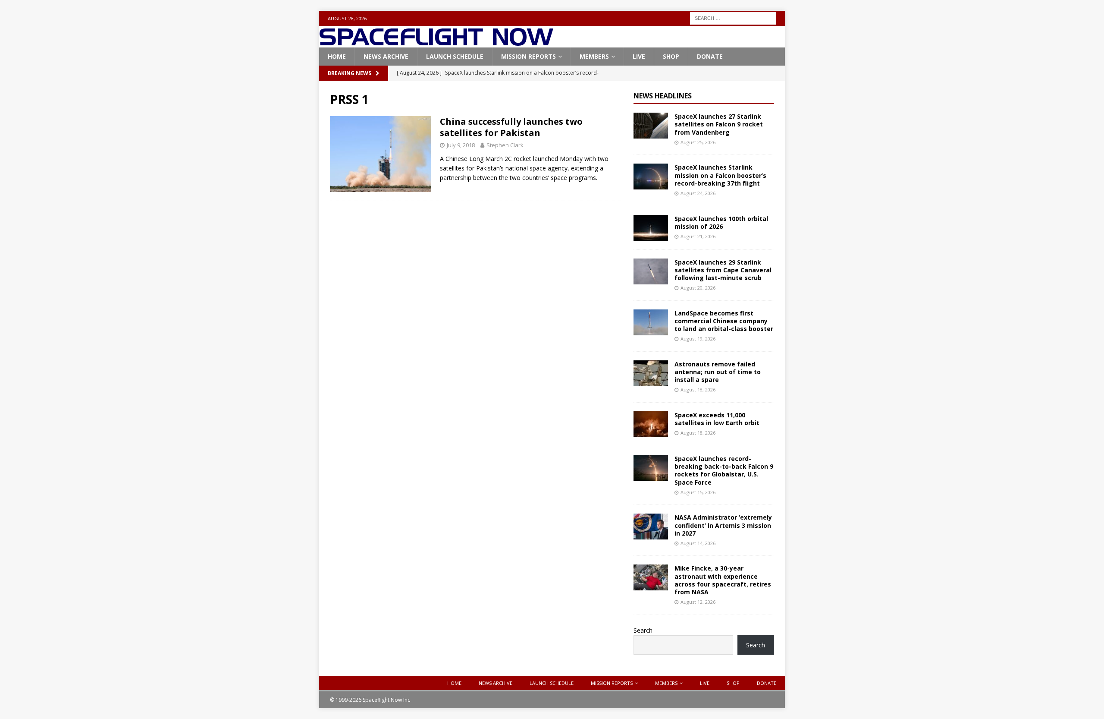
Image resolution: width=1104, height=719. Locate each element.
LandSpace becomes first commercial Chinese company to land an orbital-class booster (723, 321)
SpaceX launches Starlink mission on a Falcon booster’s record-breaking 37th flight (720, 175)
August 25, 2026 (698, 142)
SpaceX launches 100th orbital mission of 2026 (721, 222)
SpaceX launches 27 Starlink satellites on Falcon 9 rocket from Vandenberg (718, 124)
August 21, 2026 (698, 236)
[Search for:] (733, 17)
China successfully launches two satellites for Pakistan (511, 127)
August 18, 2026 (698, 389)
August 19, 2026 (698, 338)
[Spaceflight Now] (436, 42)
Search (643, 630)
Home (337, 56)
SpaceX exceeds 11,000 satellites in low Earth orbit (716, 419)
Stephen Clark (505, 145)
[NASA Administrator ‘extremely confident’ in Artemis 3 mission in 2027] (651, 526)
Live (639, 56)
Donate (710, 56)
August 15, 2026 (698, 492)
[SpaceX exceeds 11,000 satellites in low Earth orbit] (651, 424)
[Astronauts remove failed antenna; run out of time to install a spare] (651, 373)
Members (594, 56)
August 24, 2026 (698, 193)
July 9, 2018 (461, 145)
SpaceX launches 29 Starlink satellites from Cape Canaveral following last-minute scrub (723, 270)
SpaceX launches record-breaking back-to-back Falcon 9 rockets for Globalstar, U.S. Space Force (723, 470)
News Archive (386, 56)
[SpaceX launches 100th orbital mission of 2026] (651, 228)
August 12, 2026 (698, 602)
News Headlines (663, 96)
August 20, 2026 (698, 287)
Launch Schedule (454, 56)
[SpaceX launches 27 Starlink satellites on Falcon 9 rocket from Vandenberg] (651, 126)
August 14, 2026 (698, 543)
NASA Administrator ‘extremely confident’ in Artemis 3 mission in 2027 (723, 525)
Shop (671, 56)
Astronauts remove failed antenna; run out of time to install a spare (717, 372)
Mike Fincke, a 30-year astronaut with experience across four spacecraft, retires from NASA (722, 580)
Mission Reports (528, 56)
